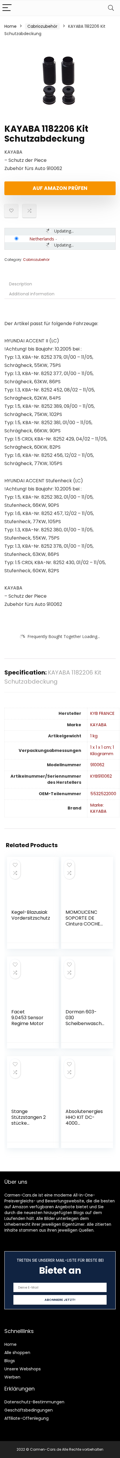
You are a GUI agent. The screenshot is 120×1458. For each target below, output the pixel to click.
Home (10, 26)
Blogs (9, 1361)
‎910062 (97, 765)
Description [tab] (20, 284)
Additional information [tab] (31, 294)
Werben (12, 1377)
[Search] (111, 8)
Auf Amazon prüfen (60, 188)
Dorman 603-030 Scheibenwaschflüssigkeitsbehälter (85, 1023)
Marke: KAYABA (98, 808)
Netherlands (41, 239)
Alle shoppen (17, 1352)
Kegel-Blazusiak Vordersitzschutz (30, 915)
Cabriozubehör (42, 26)
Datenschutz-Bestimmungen (34, 1402)
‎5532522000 (103, 794)
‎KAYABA (98, 725)
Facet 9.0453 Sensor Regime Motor (27, 1017)
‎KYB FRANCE (102, 713)
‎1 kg (94, 736)
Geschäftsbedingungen (28, 1410)
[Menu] (7, 8)
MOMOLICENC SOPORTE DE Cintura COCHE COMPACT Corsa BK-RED (85, 924)
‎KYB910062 (101, 776)
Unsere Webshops (22, 1369)
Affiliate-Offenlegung (26, 1418)
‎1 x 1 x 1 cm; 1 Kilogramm (102, 750)
